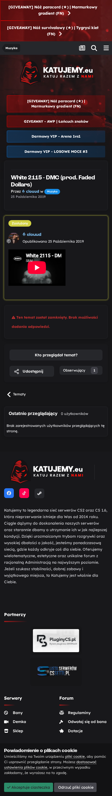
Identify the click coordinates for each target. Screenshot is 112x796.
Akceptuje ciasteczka (30, 787)
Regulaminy (79, 712)
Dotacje (75, 730)
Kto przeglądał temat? (56, 355)
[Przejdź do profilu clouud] (13, 238)
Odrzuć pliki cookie (75, 787)
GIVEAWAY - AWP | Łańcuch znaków (56, 121)
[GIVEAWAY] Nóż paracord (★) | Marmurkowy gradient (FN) (52, 10)
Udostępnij (32, 371)
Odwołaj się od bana (87, 721)
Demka (19, 721)
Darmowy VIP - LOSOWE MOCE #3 (56, 151)
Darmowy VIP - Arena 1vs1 (56, 136)
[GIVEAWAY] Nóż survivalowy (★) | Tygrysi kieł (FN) (52, 30)
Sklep (18, 730)
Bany (18, 712)
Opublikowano (53, 241)
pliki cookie (75, 756)
